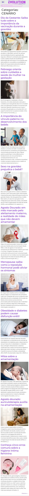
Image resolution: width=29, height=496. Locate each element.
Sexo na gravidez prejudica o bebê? (12, 168)
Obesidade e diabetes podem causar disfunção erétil (14, 313)
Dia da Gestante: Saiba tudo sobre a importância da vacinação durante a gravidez (14, 23)
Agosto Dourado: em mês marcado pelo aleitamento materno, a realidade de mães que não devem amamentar (14, 214)
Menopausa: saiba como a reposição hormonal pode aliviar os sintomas (14, 266)
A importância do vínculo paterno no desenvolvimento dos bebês (14, 120)
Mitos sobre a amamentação (9, 358)
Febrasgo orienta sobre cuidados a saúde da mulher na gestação (13, 73)
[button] (3, 2)
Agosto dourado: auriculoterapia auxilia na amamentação (14, 402)
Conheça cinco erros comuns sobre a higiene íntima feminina (13, 449)
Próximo (25, 493)
